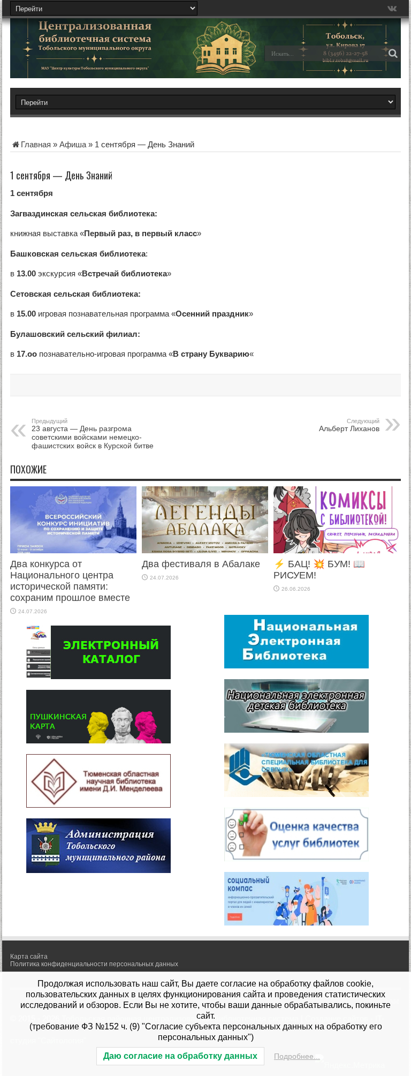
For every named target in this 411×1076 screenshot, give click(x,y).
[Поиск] (393, 54)
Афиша (72, 144)
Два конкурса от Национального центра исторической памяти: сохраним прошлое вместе (70, 581)
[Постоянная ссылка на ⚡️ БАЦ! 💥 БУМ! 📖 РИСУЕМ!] (336, 550)
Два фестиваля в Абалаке (201, 564)
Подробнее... (297, 1056)
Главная (36, 144)
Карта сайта (29, 956)
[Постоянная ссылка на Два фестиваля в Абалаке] (205, 550)
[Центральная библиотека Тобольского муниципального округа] (85, 61)
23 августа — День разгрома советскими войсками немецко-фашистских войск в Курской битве (93, 434)
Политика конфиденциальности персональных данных (94, 964)
